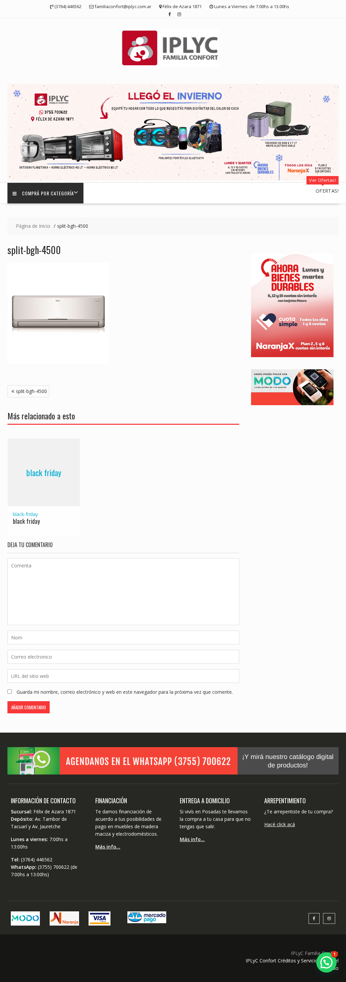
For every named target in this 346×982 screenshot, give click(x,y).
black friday (43, 472)
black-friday (25, 514)
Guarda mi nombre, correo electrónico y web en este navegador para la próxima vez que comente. (125, 692)
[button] (326, 962)
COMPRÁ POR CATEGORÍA (48, 193)
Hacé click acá (279, 824)
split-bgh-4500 (31, 391)
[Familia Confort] (173, 178)
